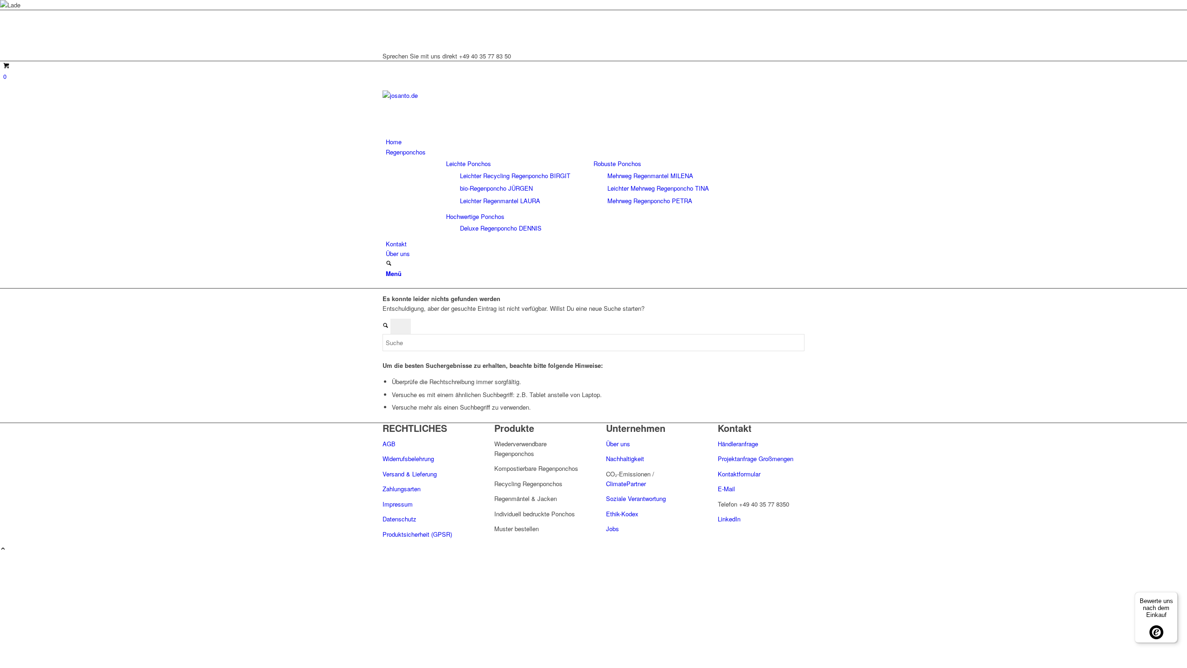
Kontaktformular (739, 473)
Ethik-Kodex (622, 513)
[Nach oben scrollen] (3, 549)
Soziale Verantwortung (636, 498)
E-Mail (726, 488)
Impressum (398, 504)
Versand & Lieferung (410, 473)
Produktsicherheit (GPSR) (417, 534)
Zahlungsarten (402, 488)
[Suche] (389, 263)
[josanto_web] (452, 95)
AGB (389, 443)
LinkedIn (729, 518)
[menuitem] (595, 142)
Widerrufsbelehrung (408, 458)
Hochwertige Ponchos (475, 216)
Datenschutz (399, 518)
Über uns (619, 443)
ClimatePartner (626, 483)
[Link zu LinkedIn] (388, 15)
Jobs (612, 528)
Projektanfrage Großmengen (755, 458)
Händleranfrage (738, 443)
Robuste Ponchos (617, 163)
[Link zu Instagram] (388, 25)
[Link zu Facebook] (388, 36)
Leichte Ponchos (468, 163)
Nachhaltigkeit (625, 458)
